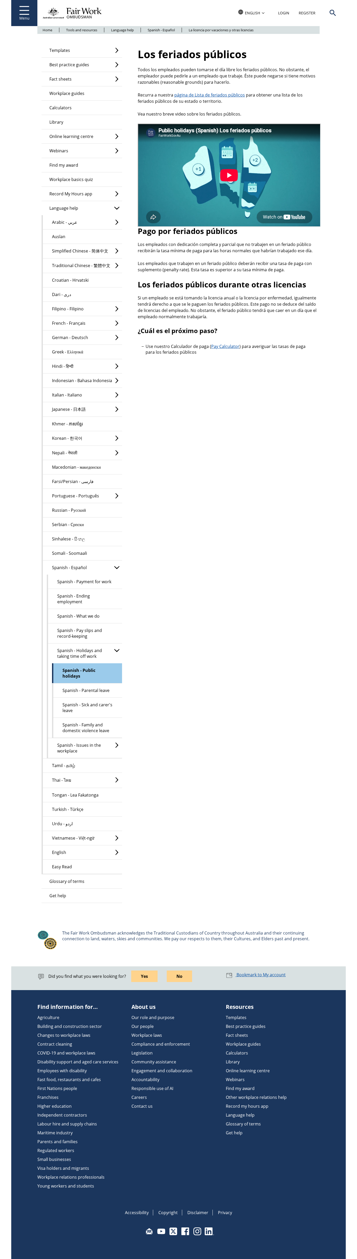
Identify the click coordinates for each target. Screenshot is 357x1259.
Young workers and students (65, 1186)
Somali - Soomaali (69, 553)
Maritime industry (55, 1133)
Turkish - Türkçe (67, 809)
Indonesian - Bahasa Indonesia (82, 380)
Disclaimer (197, 1212)
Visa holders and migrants (63, 1168)
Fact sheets (60, 79)
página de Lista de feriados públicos (209, 95)
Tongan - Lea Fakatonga (75, 795)
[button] (333, 13)
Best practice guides (69, 65)
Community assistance (153, 1062)
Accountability (145, 1079)
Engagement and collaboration (161, 1071)
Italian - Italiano (67, 395)
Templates (59, 50)
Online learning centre (71, 136)
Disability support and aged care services (77, 1062)
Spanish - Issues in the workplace (79, 748)
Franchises (48, 1097)
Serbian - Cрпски (68, 524)
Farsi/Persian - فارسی (73, 481)
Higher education (54, 1106)
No (179, 976)
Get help (57, 896)
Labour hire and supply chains (67, 1124)
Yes (144, 976)
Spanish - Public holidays (78, 673)
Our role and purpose (152, 1017)
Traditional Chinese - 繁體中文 (81, 265)
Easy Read (62, 867)
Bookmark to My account (260, 975)
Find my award (63, 165)
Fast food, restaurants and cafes (69, 1079)
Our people (142, 1026)
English (59, 852)
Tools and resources (81, 30)
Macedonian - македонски (76, 467)
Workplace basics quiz (71, 179)
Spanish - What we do (78, 616)
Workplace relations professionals (71, 1177)
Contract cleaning (54, 1044)
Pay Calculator (225, 346)
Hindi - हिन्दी (62, 366)
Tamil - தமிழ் (63, 765)
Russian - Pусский (69, 510)
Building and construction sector (69, 1026)
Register (307, 12)
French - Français (68, 323)
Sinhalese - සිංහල (68, 539)
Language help (122, 30)
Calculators (60, 108)
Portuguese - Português (75, 496)
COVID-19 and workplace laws (66, 1053)
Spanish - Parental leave (86, 690)
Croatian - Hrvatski (70, 280)
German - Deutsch (70, 337)
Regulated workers (55, 1150)
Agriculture (48, 1017)
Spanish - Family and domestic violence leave (85, 727)
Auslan (58, 236)
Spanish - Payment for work (84, 582)
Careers (139, 1097)
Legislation (142, 1053)
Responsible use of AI (152, 1088)
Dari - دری (61, 294)
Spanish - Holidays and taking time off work (79, 653)
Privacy (225, 1212)
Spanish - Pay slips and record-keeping (79, 633)
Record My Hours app (70, 194)
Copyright (168, 1212)
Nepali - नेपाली (64, 453)
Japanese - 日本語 (69, 409)
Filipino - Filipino (68, 309)
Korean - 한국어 (67, 438)
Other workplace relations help (256, 1097)
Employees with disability (62, 1071)
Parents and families (57, 1141)
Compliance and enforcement (160, 1044)
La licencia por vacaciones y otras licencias (221, 30)
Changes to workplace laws (63, 1035)
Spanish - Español (161, 30)
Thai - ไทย (61, 780)
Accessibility (137, 1212)
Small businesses (54, 1159)
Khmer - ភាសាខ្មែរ (67, 424)
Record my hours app (247, 1106)
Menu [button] (24, 18)
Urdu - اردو (62, 824)
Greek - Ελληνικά (67, 352)
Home (47, 30)
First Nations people (57, 1088)
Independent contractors (62, 1115)
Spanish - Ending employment (73, 599)
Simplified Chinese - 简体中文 (80, 251)
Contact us (142, 1106)
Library (56, 122)
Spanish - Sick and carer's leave (87, 707)
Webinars (58, 151)
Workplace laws (146, 1035)
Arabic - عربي (64, 222)
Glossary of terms (66, 881)
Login (283, 12)
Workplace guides (66, 93)
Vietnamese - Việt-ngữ (73, 838)
